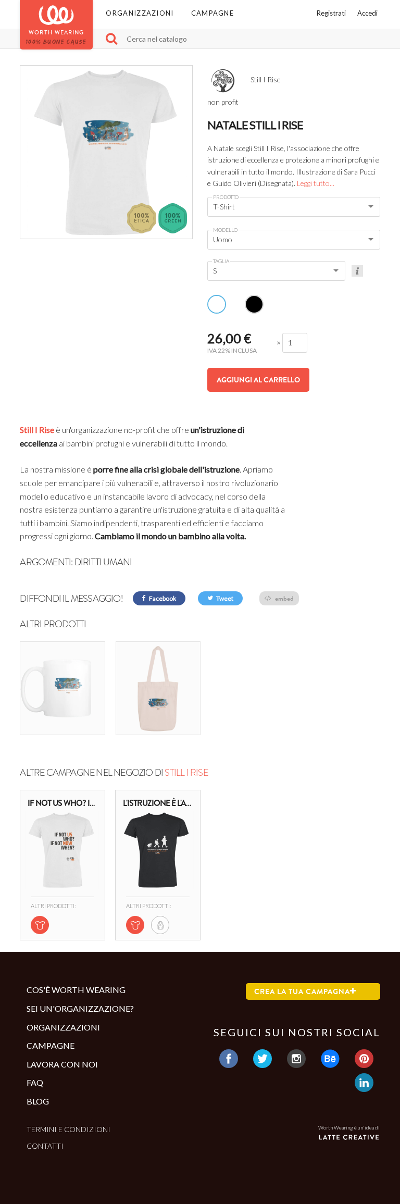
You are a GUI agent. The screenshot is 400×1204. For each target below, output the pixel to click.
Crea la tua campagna (302, 991)
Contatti (45, 1145)
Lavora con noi (62, 1064)
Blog (38, 1101)
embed (283, 598)
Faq (35, 1082)
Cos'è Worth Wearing (76, 990)
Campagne (212, 13)
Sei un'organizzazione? (80, 1008)
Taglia (221, 261)
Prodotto (226, 197)
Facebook (162, 598)
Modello (225, 230)
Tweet (224, 598)
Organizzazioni (139, 13)
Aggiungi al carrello (258, 380)
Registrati (331, 13)
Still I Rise (37, 430)
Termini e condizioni (68, 1129)
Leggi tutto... (315, 183)
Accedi (367, 13)
